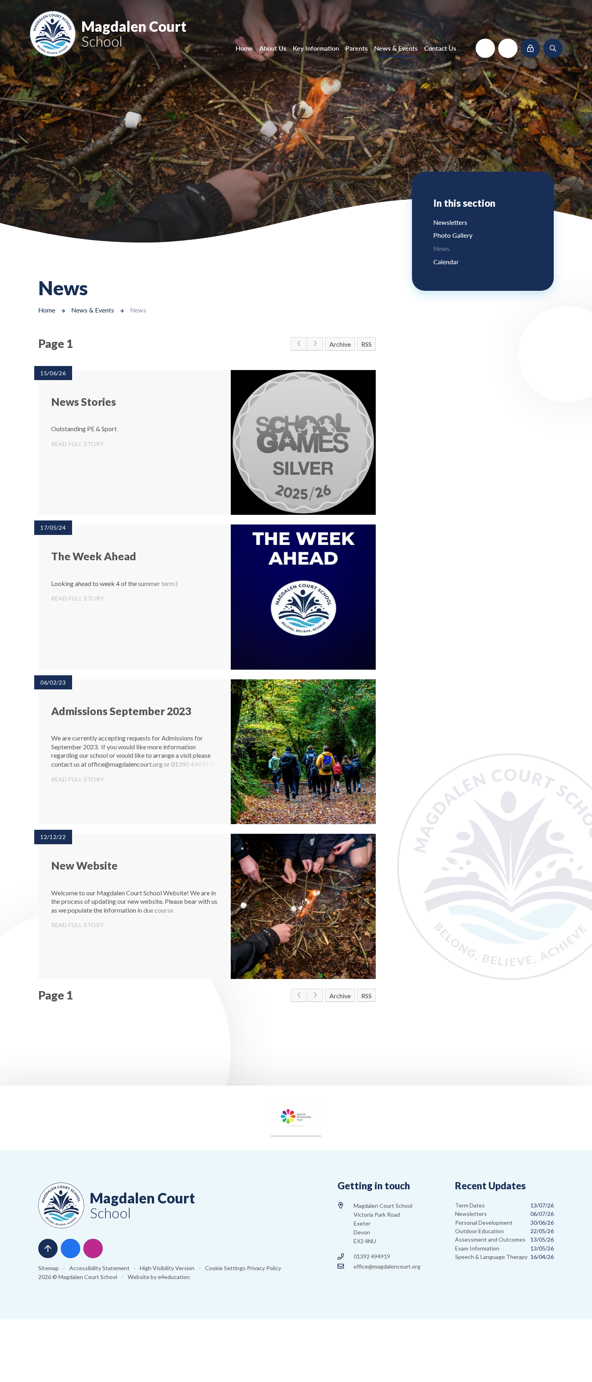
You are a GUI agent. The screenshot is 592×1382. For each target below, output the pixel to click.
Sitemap (48, 1268)
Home (46, 310)
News (138, 310)
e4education (174, 1276)
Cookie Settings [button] (225, 1268)
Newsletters (504, 1213)
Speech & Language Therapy (504, 1256)
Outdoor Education (504, 1231)
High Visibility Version (167, 1268)
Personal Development (504, 1222)
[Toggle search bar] (553, 48)
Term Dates (504, 1205)
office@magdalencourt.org (387, 1266)
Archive (340, 344)
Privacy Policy (264, 1268)
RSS (366, 344)
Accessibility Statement (99, 1268)
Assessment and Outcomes (504, 1239)
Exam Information (504, 1248)
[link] (299, 344)
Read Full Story (77, 443)
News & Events (92, 310)
